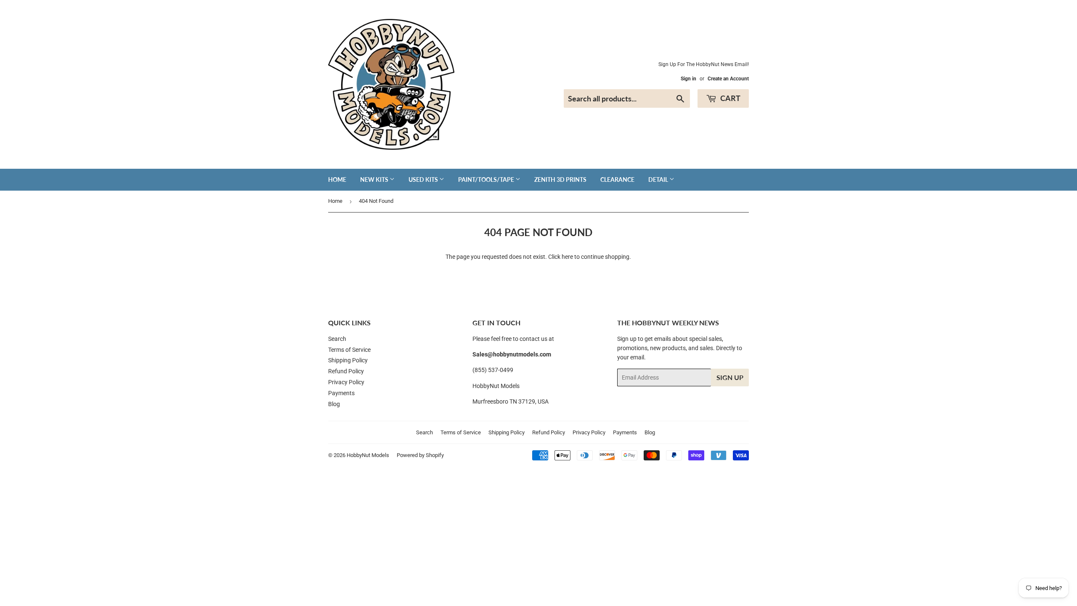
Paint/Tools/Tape (486, 179)
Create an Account (728, 79)
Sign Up (729, 377)
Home (337, 179)
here (567, 256)
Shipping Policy (348, 360)
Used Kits (424, 179)
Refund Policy (346, 371)
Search (337, 338)
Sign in (688, 79)
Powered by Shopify (420, 455)
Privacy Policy (346, 382)
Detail (658, 179)
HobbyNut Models (368, 455)
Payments (341, 393)
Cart (729, 98)
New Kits (375, 179)
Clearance (617, 179)
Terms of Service (349, 349)
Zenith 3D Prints (560, 179)
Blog (334, 404)
